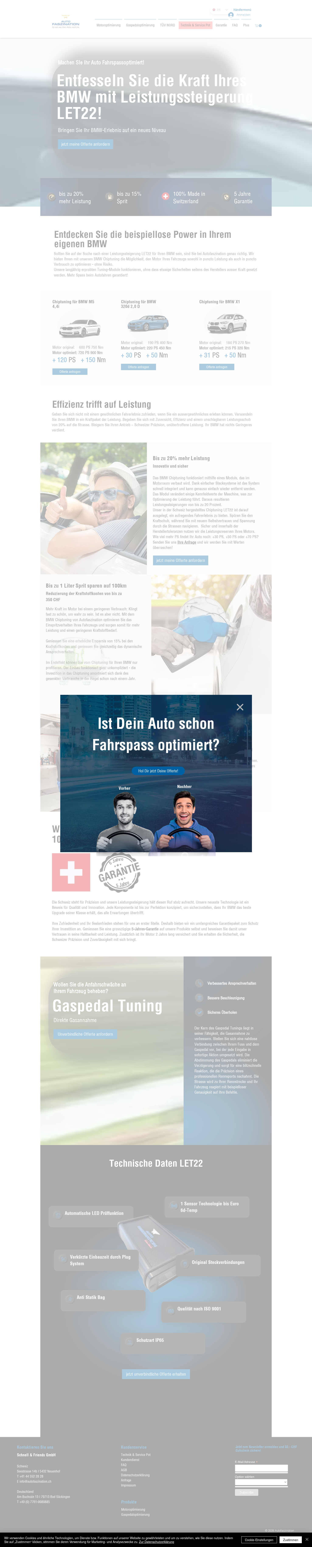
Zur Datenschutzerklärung (156, 1542)
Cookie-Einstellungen (259, 1540)
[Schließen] (306, 1540)
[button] (240, 707)
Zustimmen (290, 1540)
